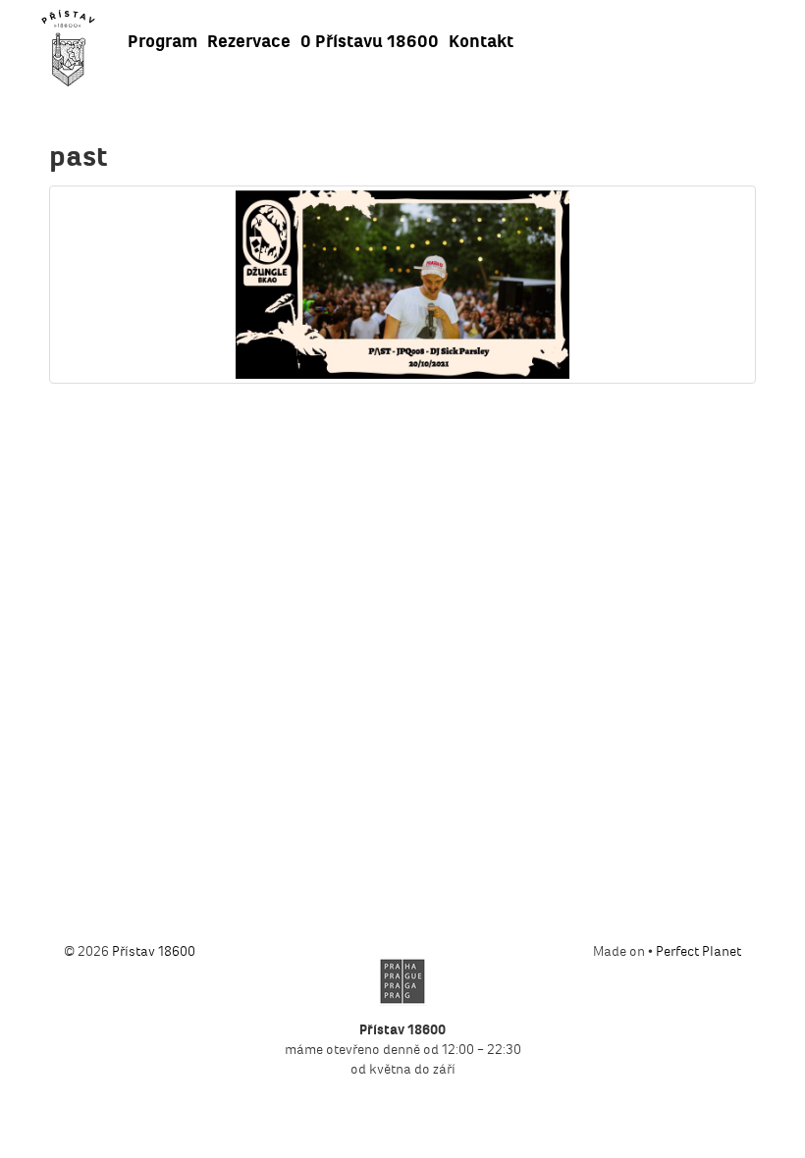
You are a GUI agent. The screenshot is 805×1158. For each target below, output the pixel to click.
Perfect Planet (698, 951)
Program (162, 41)
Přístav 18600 (153, 951)
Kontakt (481, 41)
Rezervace (249, 41)
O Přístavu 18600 (369, 41)
